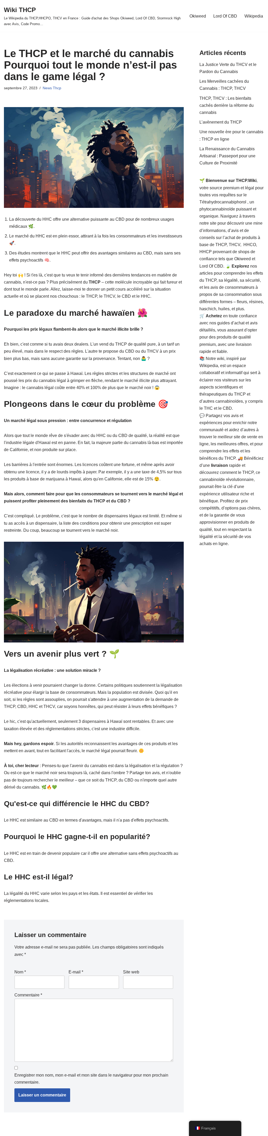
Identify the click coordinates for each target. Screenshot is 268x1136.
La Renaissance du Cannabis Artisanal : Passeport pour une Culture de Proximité (227, 156)
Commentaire (28, 995)
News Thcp (52, 88)
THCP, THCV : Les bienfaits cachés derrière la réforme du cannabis (226, 105)
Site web (131, 972)
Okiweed (197, 16)
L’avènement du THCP (220, 122)
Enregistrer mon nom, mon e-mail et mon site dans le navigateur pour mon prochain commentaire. (91, 1078)
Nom (20, 972)
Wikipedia (253, 16)
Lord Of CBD (225, 16)
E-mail (76, 972)
